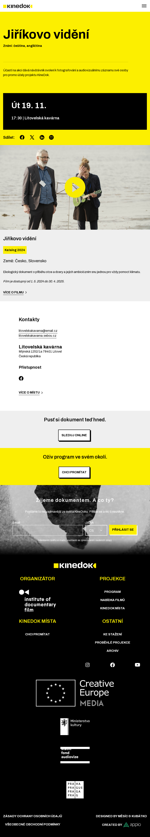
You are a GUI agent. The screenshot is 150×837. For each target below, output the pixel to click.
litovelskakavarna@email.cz (38, 330)
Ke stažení (112, 634)
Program (112, 591)
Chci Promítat (37, 634)
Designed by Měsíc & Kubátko (121, 816)
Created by (112, 824)
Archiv (113, 650)
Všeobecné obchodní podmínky (32, 824)
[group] (47, 528)
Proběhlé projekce (112, 642)
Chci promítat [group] (74, 472)
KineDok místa (112, 608)
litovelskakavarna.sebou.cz (37, 335)
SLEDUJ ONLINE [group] (74, 435)
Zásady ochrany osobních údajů (32, 816)
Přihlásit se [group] (123, 529)
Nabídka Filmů (112, 600)
